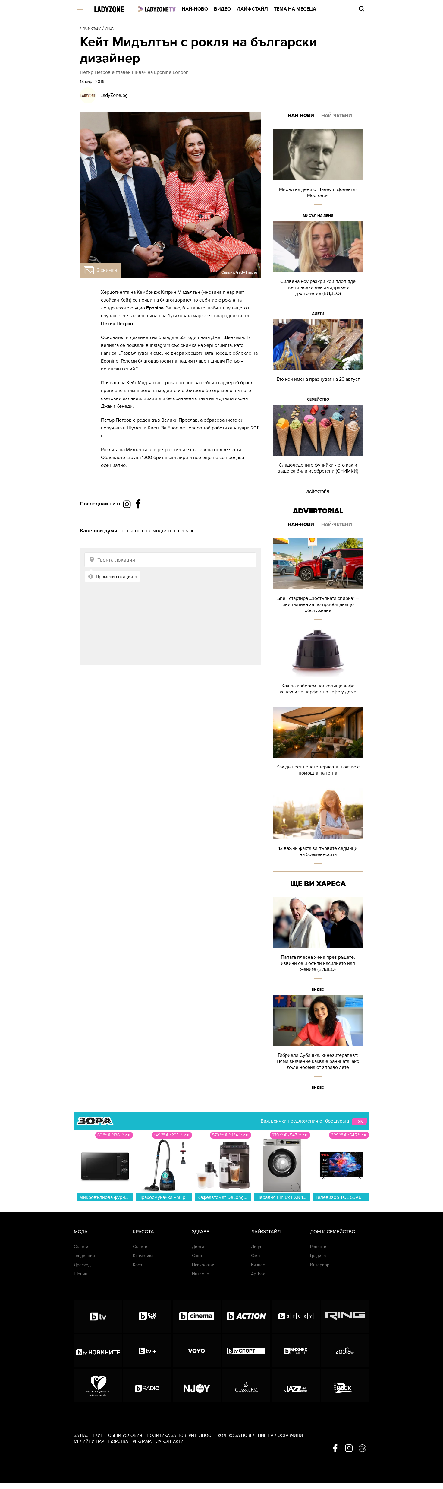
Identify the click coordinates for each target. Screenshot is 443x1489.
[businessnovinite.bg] (296, 1350)
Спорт (198, 1255)
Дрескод (82, 1264)
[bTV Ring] (345, 1316)
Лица (109, 28)
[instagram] (349, 1448)
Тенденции (84, 1255)
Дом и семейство (332, 1232)
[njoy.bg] (197, 1385)
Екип (98, 1435)
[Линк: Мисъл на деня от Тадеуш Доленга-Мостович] (318, 175)
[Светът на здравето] (98, 1385)
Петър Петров (136, 531)
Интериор (319, 1264)
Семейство (318, 399)
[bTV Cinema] (197, 1316)
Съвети (81, 1246)
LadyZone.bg (114, 95)
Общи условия (125, 1435)
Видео (222, 9)
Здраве (200, 1232)
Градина (318, 1255)
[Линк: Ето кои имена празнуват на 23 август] (318, 362)
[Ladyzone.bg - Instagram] (127, 504)
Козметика (143, 1255)
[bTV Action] (246, 1316)
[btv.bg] (98, 1316)
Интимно (200, 1273)
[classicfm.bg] (246, 1385)
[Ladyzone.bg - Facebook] (138, 518)
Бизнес (258, 1264)
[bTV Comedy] (147, 1316)
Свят (255, 1255)
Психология (203, 1264)
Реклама (142, 1441)
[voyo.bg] (197, 1350)
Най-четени (336, 115)
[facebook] (335, 1448)
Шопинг (81, 1273)
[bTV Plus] (147, 1350)
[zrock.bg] (345, 1385)
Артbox (258, 1273)
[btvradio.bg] (147, 1385)
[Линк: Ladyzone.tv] (157, 9)
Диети (318, 314)
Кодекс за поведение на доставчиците (263, 1435)
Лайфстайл (252, 9)
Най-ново (195, 9)
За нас (81, 1435)
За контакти (170, 1441)
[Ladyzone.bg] (115, 10)
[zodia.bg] (345, 1350)
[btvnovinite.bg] (98, 1350)
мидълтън (164, 531)
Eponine (186, 531)
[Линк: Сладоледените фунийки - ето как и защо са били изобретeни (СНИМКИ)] (318, 451)
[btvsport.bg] (246, 1350)
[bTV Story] (296, 1316)
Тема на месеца (295, 9)
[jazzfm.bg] (296, 1385)
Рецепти (318, 1246)
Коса (137, 1264)
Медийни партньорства (101, 1441)
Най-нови (301, 115)
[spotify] (362, 1448)
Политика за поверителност (180, 1435)
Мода (81, 1232)
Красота (143, 1232)
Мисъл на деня (318, 216)
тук (359, 1121)
